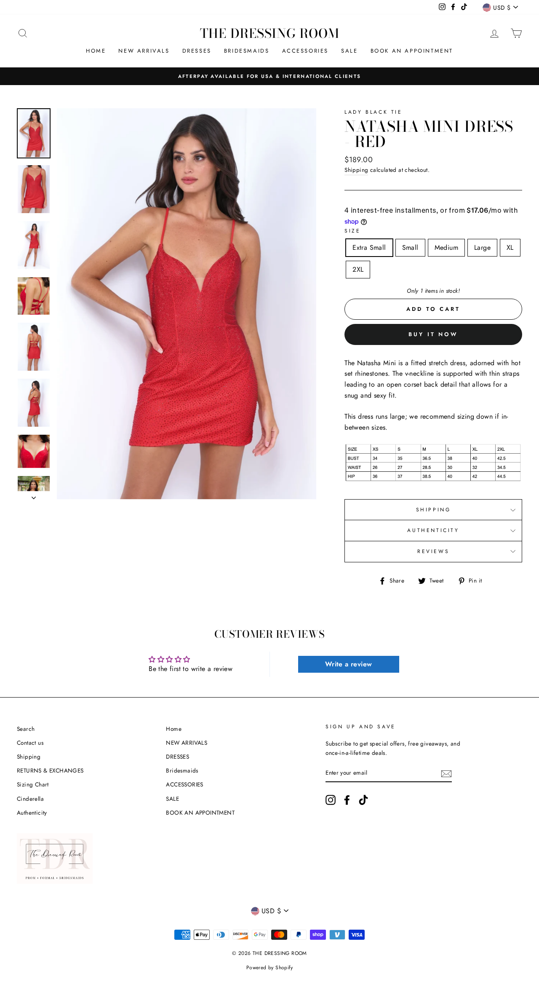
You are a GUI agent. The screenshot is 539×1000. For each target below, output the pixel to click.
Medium (446, 247)
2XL (357, 269)
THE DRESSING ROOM (269, 33)
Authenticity (32, 812)
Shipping (356, 170)
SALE (349, 51)
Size (352, 231)
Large (482, 247)
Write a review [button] (348, 664)
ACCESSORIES (305, 51)
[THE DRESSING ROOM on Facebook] (347, 800)
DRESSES (196, 51)
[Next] (34, 495)
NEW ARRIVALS (143, 51)
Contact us (30, 742)
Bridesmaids (247, 51)
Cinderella (30, 798)
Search (26, 729)
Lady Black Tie (373, 112)
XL (510, 247)
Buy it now (433, 334)
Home (96, 51)
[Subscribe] (446, 772)
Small (410, 247)
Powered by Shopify (269, 967)
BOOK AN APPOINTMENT (412, 51)
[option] (269, 76)
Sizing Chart (33, 784)
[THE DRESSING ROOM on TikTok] (363, 800)
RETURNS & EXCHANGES (50, 770)
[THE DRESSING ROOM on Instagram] (331, 800)
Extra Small (369, 247)
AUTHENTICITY (433, 530)
